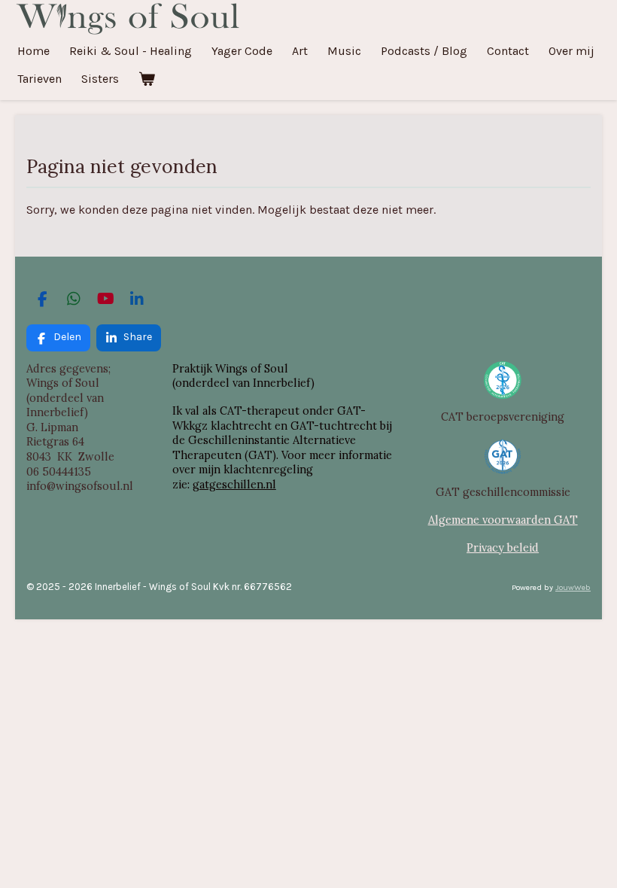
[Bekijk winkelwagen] (147, 79)
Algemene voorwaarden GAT (503, 519)
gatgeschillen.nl (234, 484)
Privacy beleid (503, 547)
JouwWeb (573, 587)
